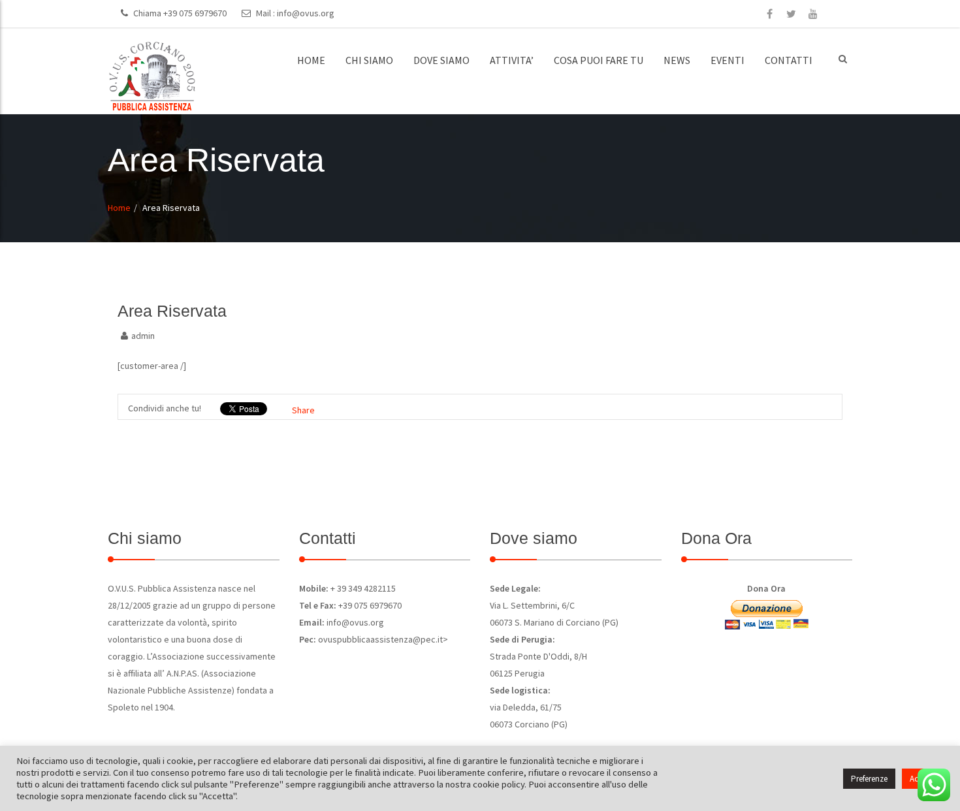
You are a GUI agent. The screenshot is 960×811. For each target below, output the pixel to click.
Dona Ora (766, 588)
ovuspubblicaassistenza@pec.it (380, 639)
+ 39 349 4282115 (362, 588)
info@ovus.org (305, 13)
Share (303, 410)
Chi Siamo (369, 60)
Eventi (727, 60)
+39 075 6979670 (195, 13)
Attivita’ (512, 60)
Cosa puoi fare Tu (598, 60)
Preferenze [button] (869, 778)
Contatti (788, 60)
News (677, 60)
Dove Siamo (441, 60)
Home (311, 60)
